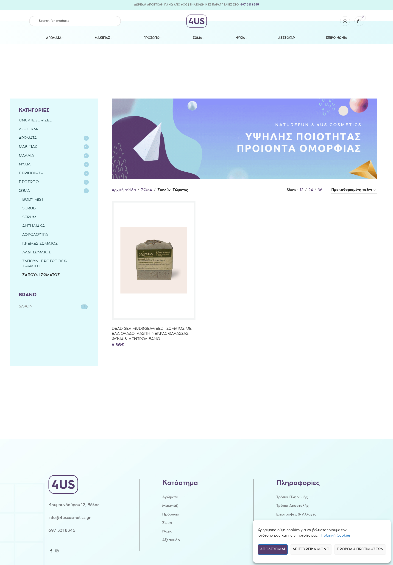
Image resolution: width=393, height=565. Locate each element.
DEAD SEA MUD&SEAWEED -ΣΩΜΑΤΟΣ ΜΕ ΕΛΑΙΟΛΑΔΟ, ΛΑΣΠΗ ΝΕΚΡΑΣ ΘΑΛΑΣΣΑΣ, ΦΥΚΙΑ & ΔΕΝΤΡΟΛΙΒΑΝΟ (152, 334)
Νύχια (167, 531)
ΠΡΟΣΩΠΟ (29, 182)
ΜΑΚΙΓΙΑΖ (28, 147)
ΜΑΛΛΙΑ (26, 156)
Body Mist (32, 199)
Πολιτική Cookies (336, 535)
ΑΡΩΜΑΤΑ (28, 138)
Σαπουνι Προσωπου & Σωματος (44, 264)
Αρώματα (170, 497)
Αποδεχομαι (272, 549)
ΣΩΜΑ (24, 191)
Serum (29, 217)
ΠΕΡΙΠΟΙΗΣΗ (31, 173)
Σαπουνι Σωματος (41, 275)
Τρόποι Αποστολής (292, 506)
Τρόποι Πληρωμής (292, 497)
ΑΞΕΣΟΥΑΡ (29, 129)
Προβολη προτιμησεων (360, 549)
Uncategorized (36, 120)
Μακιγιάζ (170, 506)
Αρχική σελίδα (124, 190)
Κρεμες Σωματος (40, 243)
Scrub (29, 208)
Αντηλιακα (33, 226)
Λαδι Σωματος (36, 252)
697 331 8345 (249, 5)
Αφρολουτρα (35, 235)
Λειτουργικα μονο (311, 549)
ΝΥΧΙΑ (25, 164)
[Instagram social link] (57, 551)
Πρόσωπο (170, 514)
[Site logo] (196, 21)
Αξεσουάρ (171, 540)
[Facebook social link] (51, 551)
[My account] (345, 21)
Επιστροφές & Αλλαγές (296, 514)
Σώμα (167, 523)
